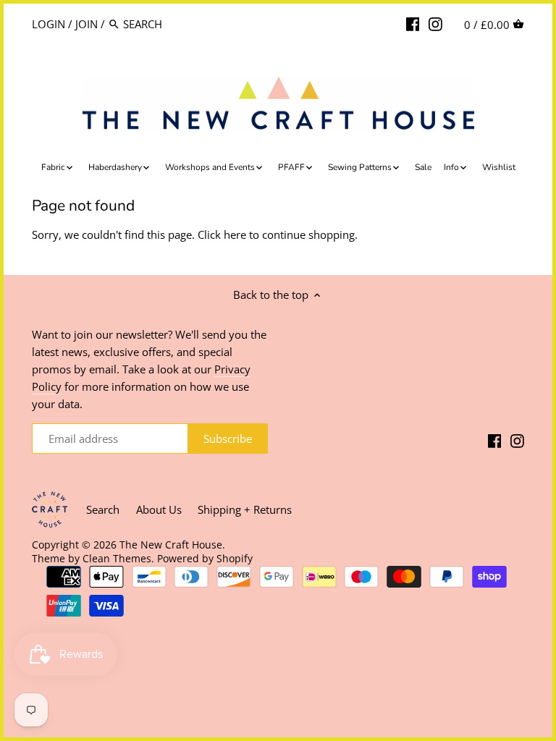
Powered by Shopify (205, 558)
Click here (222, 234)
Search (102, 509)
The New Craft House (170, 544)
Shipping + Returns (245, 509)
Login (48, 24)
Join (86, 24)
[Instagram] (435, 23)
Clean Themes (117, 558)
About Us (159, 509)
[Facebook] (413, 23)
